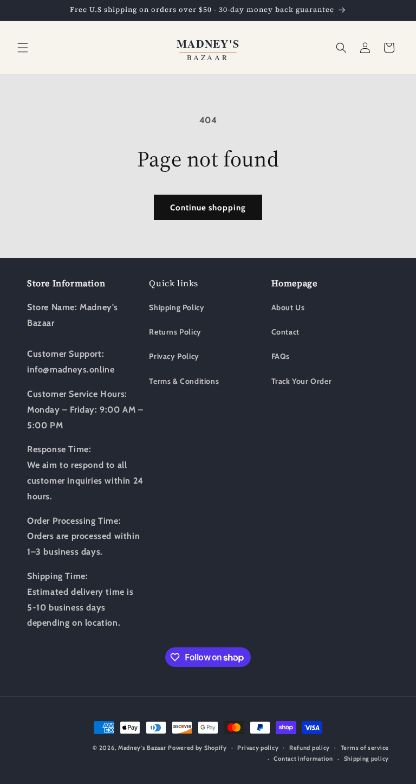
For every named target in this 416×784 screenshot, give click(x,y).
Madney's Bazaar (142, 747)
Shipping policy (366, 758)
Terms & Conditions (184, 381)
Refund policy (309, 747)
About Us (288, 307)
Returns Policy (175, 332)
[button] (23, 48)
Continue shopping (208, 208)
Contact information (303, 758)
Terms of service (365, 747)
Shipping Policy (176, 307)
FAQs (280, 356)
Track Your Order (301, 381)
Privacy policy (257, 747)
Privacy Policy (174, 356)
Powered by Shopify (197, 747)
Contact (285, 332)
